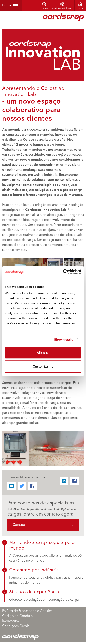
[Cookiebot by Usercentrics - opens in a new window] (63, 272)
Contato (19, 525)
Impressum (10, 621)
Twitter (22, 486)
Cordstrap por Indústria (34, 570)
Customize (40, 366)
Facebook (32, 486)
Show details (63, 339)
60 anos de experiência (34, 592)
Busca (44, 8)
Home (6, 5)
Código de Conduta (17, 616)
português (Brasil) (62, 8)
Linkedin (11, 486)
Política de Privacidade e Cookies (27, 611)
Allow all (43, 352)
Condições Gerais (15, 626)
